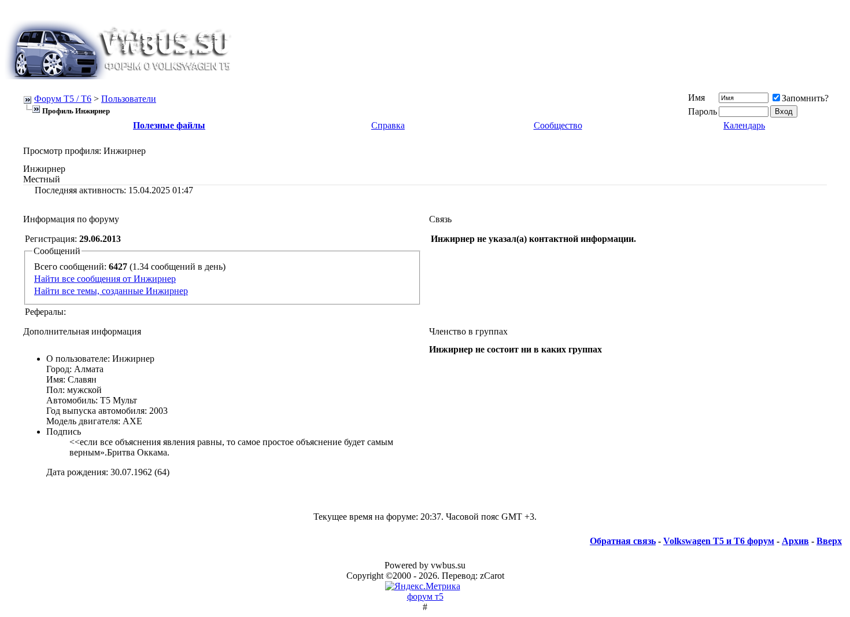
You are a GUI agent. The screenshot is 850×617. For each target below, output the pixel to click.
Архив (795, 541)
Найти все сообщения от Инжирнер (105, 279)
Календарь (744, 125)
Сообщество (558, 125)
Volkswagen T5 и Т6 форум (718, 541)
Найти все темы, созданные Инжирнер (111, 291)
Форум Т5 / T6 (62, 99)
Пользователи (128, 99)
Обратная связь (623, 541)
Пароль (702, 111)
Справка (388, 125)
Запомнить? (805, 98)
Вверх (829, 541)
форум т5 (425, 596)
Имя (696, 97)
